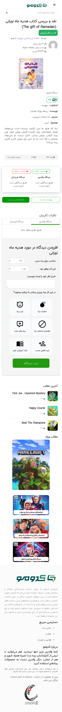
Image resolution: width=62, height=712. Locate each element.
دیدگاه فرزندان (16, 221)
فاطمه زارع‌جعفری (31, 38)
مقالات (48, 634)
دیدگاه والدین (45, 221)
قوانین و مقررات (44, 640)
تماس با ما (46, 628)
